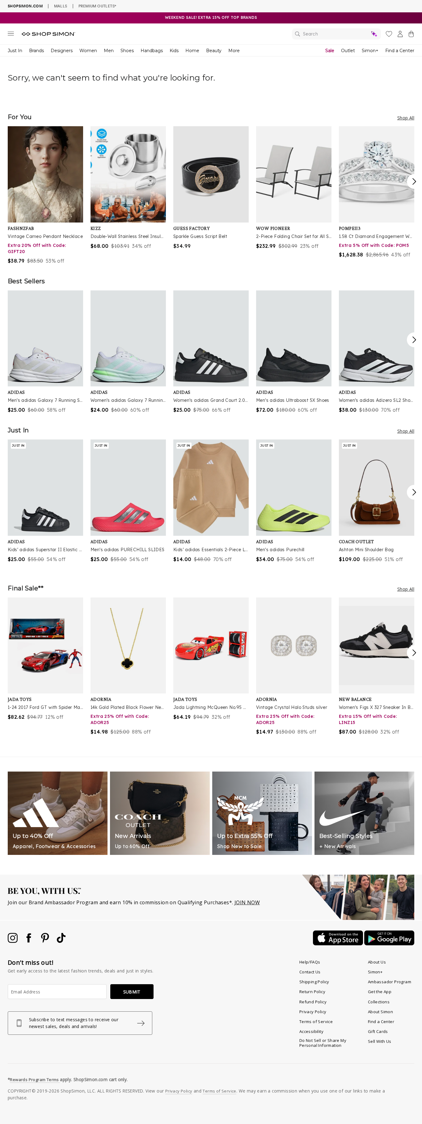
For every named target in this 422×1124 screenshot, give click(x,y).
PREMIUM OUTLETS (97, 6)
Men (109, 50)
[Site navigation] (11, 35)
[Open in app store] (338, 943)
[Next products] (414, 181)
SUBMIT (132, 992)
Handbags (152, 50)
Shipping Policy (314, 982)
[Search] (336, 34)
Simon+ (370, 50)
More (234, 50)
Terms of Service (316, 1021)
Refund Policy (313, 1002)
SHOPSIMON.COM (25, 6)
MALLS (60, 6)
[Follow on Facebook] (29, 941)
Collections (379, 1002)
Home (192, 50)
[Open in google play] (389, 943)
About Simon (380, 1011)
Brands (36, 50)
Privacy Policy (313, 1011)
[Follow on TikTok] (61, 941)
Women (88, 50)
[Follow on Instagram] (13, 941)
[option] (45, 195)
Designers (62, 50)
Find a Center (399, 50)
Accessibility (311, 1031)
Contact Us (310, 972)
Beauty (214, 50)
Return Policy (312, 991)
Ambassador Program (389, 982)
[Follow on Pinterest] (45, 941)
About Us (377, 962)
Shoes (127, 50)
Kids (174, 50)
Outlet (348, 50)
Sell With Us (379, 1041)
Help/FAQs (309, 962)
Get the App (379, 991)
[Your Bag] (411, 35)
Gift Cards (378, 1031)
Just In (15, 50)
